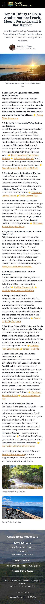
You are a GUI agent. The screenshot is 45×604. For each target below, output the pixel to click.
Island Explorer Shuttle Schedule (18, 290)
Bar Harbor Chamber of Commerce (18, 446)
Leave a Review (22, 592)
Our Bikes (34, 565)
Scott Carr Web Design (25, 586)
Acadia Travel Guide (22, 570)
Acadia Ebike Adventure (13, 454)
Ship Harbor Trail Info (24, 158)
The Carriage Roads (16, 565)
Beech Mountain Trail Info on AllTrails (20, 168)
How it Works (22, 560)
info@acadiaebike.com (22, 547)
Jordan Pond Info (31, 348)
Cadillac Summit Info (24, 287)
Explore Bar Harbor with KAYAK (23, 597)
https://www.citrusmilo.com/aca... (17, 266)
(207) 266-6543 (22, 542)
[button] (3, 4)
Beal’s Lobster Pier (28, 195)
